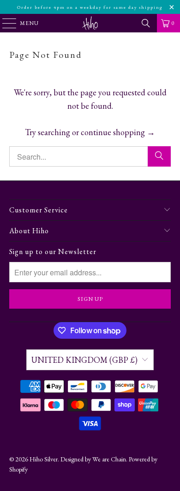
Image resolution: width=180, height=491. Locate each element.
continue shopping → (118, 132)
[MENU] (5, 23)
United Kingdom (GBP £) (84, 359)
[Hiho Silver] (90, 23)
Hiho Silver (44, 459)
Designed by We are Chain (93, 459)
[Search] (146, 23)
